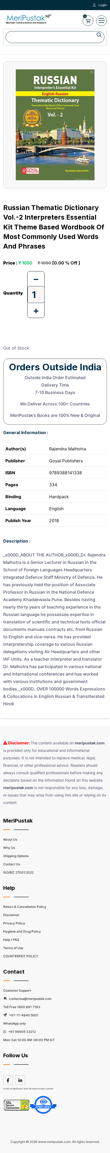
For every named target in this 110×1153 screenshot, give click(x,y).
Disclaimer (11, 915)
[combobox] (55, 37)
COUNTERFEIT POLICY (20, 956)
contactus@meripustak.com (30, 999)
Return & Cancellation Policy (24, 907)
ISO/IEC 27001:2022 (18, 872)
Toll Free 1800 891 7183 (21, 1007)
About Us (10, 839)
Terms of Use (13, 948)
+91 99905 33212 (21, 1032)
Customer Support (17, 990)
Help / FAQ (11, 940)
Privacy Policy (14, 923)
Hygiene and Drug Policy (22, 931)
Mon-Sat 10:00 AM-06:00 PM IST (29, 1040)
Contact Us (11, 864)
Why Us (9, 848)
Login (103, 5)
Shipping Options (16, 856)
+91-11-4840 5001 (23, 1015)
